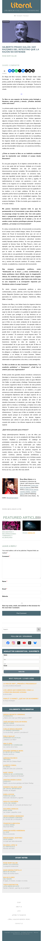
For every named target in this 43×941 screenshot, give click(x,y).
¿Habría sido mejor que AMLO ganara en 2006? (17, 718)
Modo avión (7, 810)
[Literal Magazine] (21, 5)
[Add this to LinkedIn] (13, 70)
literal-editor (8, 694)
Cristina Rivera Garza (12, 780)
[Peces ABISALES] (32, 526)
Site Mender (26, 933)
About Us (19, 906)
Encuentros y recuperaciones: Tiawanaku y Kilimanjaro (9, 534)
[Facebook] (8, 643)
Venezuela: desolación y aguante (13, 798)
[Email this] (29, 70)
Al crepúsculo (9, 847)
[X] (19, 643)
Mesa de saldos (9, 872)
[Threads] (29, 643)
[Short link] (33, 70)
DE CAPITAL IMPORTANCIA (12, 788)
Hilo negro (7, 879)
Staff (19, 902)
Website (5, 596)
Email (4, 589)
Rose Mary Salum (10, 863)
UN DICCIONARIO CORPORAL (13, 817)
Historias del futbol (9, 848)
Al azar (6, 832)
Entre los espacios (10, 864)
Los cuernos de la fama (10, 747)
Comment (6, 556)
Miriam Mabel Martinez (12, 838)
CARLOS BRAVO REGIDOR (13, 686)
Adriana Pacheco (10, 758)
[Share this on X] (26, 70)
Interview (6, 21)
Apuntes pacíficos (8, 754)
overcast (7, 781)
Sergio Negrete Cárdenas (14, 714)
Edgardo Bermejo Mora (13, 751)
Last (5, 663)
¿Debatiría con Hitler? (9, 739)
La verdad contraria (11, 730)
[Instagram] (13, 643)
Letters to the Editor (19, 915)
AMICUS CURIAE (8, 723)
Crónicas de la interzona (13, 774)
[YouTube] (24, 643)
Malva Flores (9, 877)
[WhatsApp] (16, 70)
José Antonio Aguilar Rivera (15, 722)
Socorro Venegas (10, 809)
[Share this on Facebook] (9, 70)
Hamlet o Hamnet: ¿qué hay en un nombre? (21, 698)
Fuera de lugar (9, 796)
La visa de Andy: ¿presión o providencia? (20, 684)
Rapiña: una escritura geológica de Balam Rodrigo (18, 783)
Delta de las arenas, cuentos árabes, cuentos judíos (29, 491)
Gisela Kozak (8, 794)
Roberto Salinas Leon (12, 787)
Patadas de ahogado (9, 790)
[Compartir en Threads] (19, 70)
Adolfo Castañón (10, 801)
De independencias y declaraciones (14, 725)
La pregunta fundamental (10, 866)
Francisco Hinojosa (11, 823)
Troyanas (7, 759)
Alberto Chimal (9, 765)
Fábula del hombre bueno (10, 873)
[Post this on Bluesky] (23, 70)
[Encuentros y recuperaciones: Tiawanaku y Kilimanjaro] (11, 525)
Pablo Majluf (9, 736)
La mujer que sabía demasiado (12, 841)
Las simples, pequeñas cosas (12, 812)
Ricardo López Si (10, 845)
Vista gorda (8, 839)
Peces (29, 533)
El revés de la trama (11, 752)
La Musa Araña (9, 825)
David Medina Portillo (12, 870)
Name (4, 581)
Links (19, 911)
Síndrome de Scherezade (13, 745)
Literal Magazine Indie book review (19, 919)
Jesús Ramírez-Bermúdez (13, 816)
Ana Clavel (7, 743)
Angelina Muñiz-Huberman (14, 830)
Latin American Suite (11, 886)
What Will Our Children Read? (12, 761)
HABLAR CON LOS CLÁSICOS (12, 768)
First (5, 659)
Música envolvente (9, 834)
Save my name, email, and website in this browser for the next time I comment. (21, 607)
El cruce (6, 767)
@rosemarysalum (12, 498)
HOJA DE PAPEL (8, 827)
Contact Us (19, 923)
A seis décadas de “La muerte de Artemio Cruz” (17, 805)
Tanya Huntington (10, 700)
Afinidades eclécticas (12, 738)
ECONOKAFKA (8, 716)
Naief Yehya (8, 772)
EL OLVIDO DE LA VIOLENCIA (12, 819)
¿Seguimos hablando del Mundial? (13, 776)
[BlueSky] (35, 643)
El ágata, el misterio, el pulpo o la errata (15, 881)
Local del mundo (9, 803)
